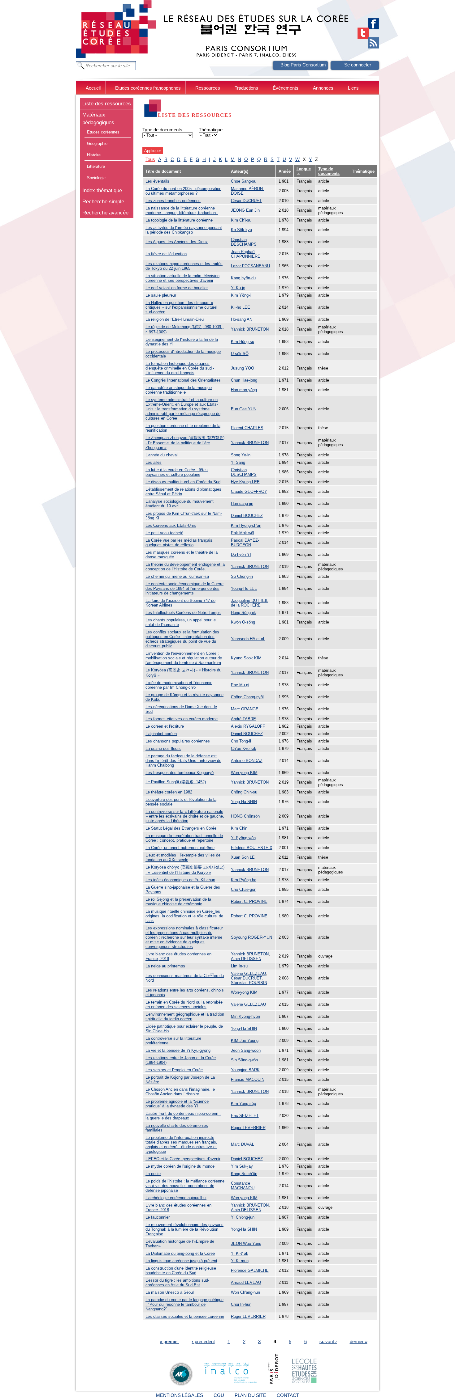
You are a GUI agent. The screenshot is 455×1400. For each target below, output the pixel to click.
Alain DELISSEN (246, 958)
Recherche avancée (105, 212)
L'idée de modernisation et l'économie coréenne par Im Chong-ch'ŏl (178, 685)
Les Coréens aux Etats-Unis (170, 525)
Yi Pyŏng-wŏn (243, 837)
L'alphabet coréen (161, 733)
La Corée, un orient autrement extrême (179, 847)
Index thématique (102, 190)
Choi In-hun (241, 1304)
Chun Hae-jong (244, 380)
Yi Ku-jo (238, 287)
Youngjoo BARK (245, 1070)
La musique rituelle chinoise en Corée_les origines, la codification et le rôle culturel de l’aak (184, 916)
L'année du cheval (161, 455)
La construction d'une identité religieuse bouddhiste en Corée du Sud (180, 1270)
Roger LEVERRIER (248, 1127)
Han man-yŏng (244, 389)
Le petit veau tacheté (164, 533)
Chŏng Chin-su (244, 792)
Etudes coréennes (103, 132)
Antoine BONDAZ (246, 760)
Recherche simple (103, 201)
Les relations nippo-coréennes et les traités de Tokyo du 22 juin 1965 (184, 266)
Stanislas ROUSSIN (249, 982)
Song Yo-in (240, 455)
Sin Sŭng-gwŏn (244, 1060)
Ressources (207, 88)
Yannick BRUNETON (250, 329)
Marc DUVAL (242, 1144)
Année (285, 171)
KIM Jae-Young (244, 1040)
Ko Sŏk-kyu (241, 229)
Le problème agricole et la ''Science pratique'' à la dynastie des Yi (177, 1103)
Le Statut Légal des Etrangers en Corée (180, 828)
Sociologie (96, 178)
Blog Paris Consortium (303, 64)
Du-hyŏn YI (241, 554)
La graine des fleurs (163, 748)
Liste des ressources (106, 103)
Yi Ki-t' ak (239, 1253)
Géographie (97, 143)
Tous (150, 159)
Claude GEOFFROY (249, 491)
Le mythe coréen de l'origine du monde (179, 1166)
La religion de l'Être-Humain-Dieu (174, 319)
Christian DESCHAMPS (244, 242)
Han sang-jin (242, 503)
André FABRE (243, 719)
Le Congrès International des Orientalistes (183, 380)
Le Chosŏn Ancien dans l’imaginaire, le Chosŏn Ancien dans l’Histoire (180, 1091)
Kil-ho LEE (240, 307)
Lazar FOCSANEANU (250, 266)
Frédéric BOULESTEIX (251, 847)
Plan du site (250, 1395)
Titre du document (163, 171)
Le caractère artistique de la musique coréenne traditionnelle (178, 390)
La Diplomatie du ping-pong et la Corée (180, 1253)
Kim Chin (239, 828)
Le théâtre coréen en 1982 (168, 792)
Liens (353, 88)
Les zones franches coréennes (173, 200)
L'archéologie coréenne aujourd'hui (175, 1197)
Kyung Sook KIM (246, 658)
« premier (169, 1341)
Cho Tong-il (241, 741)
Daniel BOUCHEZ (247, 515)
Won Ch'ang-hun (245, 1292)
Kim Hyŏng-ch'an (246, 525)
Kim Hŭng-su (242, 341)
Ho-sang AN (241, 319)
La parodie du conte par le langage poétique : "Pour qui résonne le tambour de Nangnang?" (184, 1304)
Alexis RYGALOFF (248, 726)
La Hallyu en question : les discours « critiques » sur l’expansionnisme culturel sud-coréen (181, 307)
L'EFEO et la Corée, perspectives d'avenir (182, 1159)
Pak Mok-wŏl (242, 533)
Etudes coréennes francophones (148, 88)
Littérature (96, 166)
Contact (288, 1395)
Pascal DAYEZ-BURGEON (245, 542)
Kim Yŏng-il (241, 295)
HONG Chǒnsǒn (245, 816)
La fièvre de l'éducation (166, 254)
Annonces (323, 88)
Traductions (246, 88)
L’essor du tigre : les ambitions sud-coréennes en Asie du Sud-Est (177, 1282)
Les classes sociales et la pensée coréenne (184, 1316)
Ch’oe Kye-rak (243, 748)
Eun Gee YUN (243, 409)
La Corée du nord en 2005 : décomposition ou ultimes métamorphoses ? (183, 191)
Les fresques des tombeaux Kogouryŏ (179, 772)
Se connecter (357, 64)
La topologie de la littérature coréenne (179, 220)
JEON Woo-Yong (246, 1243)
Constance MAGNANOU (242, 1185)
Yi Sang (238, 462)
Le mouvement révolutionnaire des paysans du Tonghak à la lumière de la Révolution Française (184, 1229)
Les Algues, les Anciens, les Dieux (176, 241)
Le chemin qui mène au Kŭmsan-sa (177, 576)
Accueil (93, 88)
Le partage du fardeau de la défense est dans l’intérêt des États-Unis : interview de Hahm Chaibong (183, 761)
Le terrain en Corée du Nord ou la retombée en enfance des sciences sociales (184, 1004)
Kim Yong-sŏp (243, 1103)
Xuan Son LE (243, 857)
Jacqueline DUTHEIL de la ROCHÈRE (249, 602)
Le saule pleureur (160, 295)
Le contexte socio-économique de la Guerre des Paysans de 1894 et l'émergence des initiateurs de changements (184, 588)
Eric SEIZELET (245, 1115)
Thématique (211, 129)
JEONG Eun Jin (245, 210)
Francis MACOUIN (247, 1079)
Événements (285, 88)
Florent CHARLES (247, 427)
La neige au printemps (165, 966)
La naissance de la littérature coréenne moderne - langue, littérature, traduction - (181, 210)
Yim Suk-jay (242, 1166)
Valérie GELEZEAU (248, 973)
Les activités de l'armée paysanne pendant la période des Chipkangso (183, 230)
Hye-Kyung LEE (245, 482)
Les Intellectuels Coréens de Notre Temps (183, 612)
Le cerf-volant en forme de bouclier (176, 287)
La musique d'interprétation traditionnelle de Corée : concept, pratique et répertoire (184, 838)
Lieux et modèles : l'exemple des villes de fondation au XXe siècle (182, 857)
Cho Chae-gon (243, 889)
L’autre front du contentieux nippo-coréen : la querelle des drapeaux (183, 1115)
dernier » (358, 1341)
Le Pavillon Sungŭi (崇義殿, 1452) (175, 782)
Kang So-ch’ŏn (244, 1173)
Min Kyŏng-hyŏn (245, 1016)
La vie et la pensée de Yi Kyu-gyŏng (177, 1050)
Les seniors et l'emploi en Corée (174, 1070)
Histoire (94, 155)
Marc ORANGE (244, 709)
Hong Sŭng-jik (243, 612)
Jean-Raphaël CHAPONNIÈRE (245, 254)
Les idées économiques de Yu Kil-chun (180, 880)
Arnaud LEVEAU (246, 1282)
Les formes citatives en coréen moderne (181, 719)
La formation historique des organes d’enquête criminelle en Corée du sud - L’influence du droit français (179, 368)
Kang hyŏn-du (243, 278)
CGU (219, 1395)
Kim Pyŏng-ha (243, 880)
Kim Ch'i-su (241, 220)
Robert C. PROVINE (249, 901)
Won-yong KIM (244, 772)
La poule (153, 1173)
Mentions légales (179, 1395)
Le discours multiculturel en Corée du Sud (182, 482)
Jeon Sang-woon (246, 1050)
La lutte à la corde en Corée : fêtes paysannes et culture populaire (176, 472)
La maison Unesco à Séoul (169, 1292)
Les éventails (157, 181)
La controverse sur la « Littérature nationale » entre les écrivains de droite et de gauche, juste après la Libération (184, 816)
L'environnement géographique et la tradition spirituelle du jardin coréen (184, 1016)
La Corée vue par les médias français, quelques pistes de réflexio (179, 542)
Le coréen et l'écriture (164, 726)
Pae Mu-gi (240, 685)
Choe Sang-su (243, 181)
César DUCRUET (246, 200)
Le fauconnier (157, 1217)
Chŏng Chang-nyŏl (247, 697)
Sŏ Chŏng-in (242, 576)
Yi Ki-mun (240, 1260)
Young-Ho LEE (244, 588)
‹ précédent (203, 1341)
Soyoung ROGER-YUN (251, 937)
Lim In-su (239, 966)
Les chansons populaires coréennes (177, 741)
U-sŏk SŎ (240, 353)
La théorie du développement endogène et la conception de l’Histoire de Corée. (185, 566)
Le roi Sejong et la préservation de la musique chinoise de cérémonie (178, 901)
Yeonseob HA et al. (248, 639)
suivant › (328, 1341)
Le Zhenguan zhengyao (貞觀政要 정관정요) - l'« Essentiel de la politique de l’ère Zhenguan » (184, 442)
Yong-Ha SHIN (244, 801)
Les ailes (153, 462)
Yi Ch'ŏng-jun (242, 1217)
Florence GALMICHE (250, 1270)
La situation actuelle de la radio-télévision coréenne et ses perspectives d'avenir (182, 278)
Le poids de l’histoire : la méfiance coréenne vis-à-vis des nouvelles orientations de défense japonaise (184, 1186)
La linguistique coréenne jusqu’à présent (181, 1260)
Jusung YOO (242, 368)
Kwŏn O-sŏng (243, 622)
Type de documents (162, 129)
